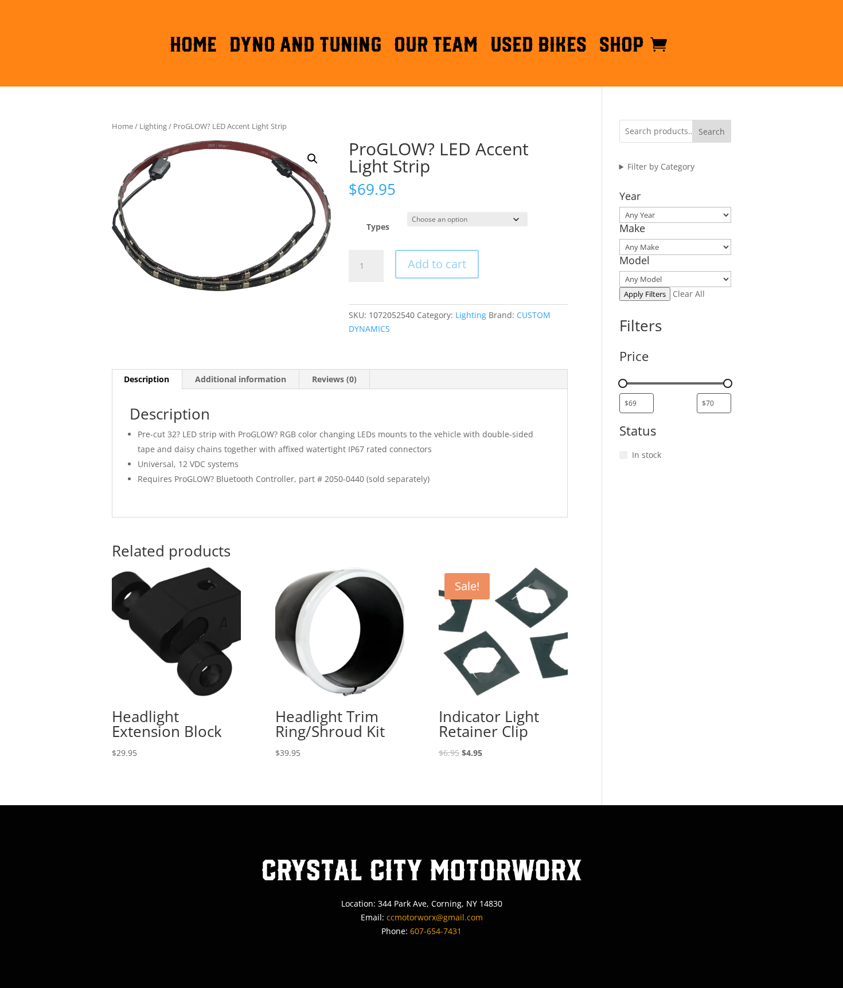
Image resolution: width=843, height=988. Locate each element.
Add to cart (437, 264)
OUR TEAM (436, 46)
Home (122, 126)
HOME (193, 46)
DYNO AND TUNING (305, 46)
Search (711, 131)
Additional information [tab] (240, 379)
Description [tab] (146, 379)
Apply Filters (645, 294)
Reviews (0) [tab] (334, 379)
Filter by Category (660, 166)
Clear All (689, 293)
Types (377, 226)
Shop (621, 46)
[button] (312, 158)
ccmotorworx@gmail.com (435, 917)
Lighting (153, 126)
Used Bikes (538, 46)
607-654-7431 (436, 931)
